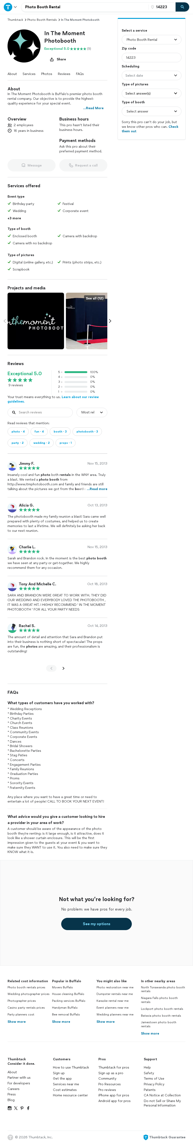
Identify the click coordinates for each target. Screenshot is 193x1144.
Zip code (129, 48)
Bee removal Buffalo (66, 1014)
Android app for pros (114, 1101)
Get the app (62, 1079)
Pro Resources (109, 1084)
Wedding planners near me (114, 1014)
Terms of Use (154, 1079)
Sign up (59, 1073)
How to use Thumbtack (71, 1067)
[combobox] (85, 7)
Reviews (64, 74)
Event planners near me (112, 1007)
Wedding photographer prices (28, 994)
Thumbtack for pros (113, 1067)
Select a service (134, 31)
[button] (24, 45)
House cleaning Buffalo (68, 994)
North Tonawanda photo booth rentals (163, 989)
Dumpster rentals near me (114, 994)
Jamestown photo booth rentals (158, 1024)
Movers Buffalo (62, 987)
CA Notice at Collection (162, 1095)
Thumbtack (15, 19)
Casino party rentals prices (26, 1007)
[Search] (182, 7)
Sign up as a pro (110, 1073)
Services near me (66, 1084)
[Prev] (51, 668)
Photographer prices (22, 1001)
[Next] (63, 668)
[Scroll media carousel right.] (110, 321)
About (12, 74)
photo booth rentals (42, 19)
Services (29, 74)
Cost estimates (65, 1090)
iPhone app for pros (113, 1095)
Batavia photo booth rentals (161, 1015)
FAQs (80, 74)
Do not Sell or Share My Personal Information (162, 1103)
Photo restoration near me (114, 987)
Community (107, 1079)
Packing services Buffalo (68, 1001)
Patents (150, 1090)
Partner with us (19, 1078)
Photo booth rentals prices (26, 987)
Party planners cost (21, 1014)
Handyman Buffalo (65, 1007)
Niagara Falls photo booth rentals (159, 1000)
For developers (19, 1083)
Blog (11, 1100)
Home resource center (70, 1095)
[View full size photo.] (36, 321)
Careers (14, 1089)
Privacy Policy (154, 1084)
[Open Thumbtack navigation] (10, 7)
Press (12, 1094)
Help (147, 1067)
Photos (46, 74)
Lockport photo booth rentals (162, 1009)
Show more (17, 1022)
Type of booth (133, 102)
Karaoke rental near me (112, 1001)
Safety (149, 1073)
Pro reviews (107, 1090)
